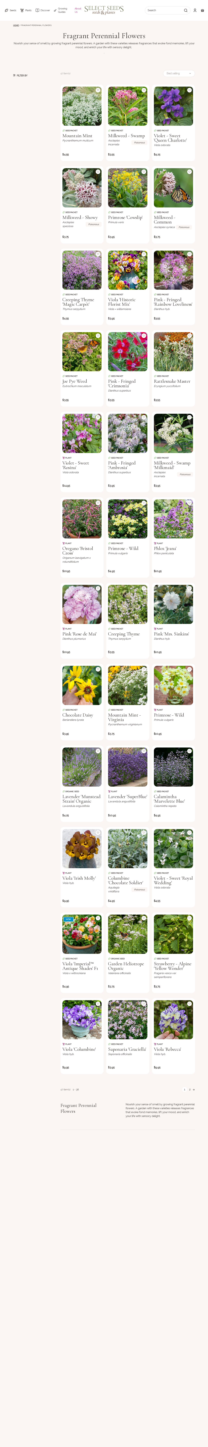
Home (16, 25)
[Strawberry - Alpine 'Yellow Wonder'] (173, 934)
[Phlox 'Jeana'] (173, 518)
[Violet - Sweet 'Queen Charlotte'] (173, 106)
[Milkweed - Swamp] (127, 106)
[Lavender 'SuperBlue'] (127, 767)
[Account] (195, 10)
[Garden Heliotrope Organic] (127, 934)
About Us (78, 10)
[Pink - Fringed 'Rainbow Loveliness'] (173, 270)
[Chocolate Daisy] (82, 685)
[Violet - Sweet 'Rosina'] (82, 433)
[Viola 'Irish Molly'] (82, 848)
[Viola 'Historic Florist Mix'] (127, 270)
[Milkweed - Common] (173, 187)
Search (152, 10)
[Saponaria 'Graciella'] (127, 1019)
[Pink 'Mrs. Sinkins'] (173, 604)
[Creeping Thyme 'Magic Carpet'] (82, 270)
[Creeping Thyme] (127, 604)
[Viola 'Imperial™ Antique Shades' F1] (82, 934)
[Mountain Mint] (82, 106)
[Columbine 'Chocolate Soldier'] (127, 848)
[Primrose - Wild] (127, 518)
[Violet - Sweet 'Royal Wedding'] (173, 848)
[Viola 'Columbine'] (82, 1019)
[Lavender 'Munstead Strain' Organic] (82, 767)
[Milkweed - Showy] (82, 187)
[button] (10, 10)
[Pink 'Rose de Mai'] (82, 604)
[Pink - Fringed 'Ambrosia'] (127, 433)
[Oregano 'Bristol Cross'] (82, 518)
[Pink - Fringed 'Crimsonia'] (127, 351)
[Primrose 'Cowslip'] (127, 187)
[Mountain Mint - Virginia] (127, 685)
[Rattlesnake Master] (173, 351)
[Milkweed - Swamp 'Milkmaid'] (173, 433)
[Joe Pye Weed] (82, 351)
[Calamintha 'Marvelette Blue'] (173, 767)
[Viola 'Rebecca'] (173, 1019)
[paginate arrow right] (193, 1089)
